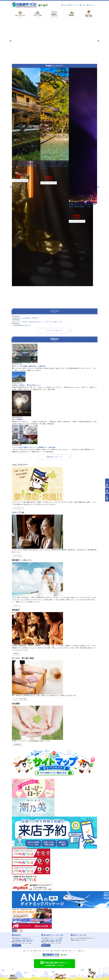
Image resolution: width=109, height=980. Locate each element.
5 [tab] (60, 62)
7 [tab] (58, 307)
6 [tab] (56, 307)
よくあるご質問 (29, 950)
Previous (10, 41)
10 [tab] (66, 307)
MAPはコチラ (17, 945)
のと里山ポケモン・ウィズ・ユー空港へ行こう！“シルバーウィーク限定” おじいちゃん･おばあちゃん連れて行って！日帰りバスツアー (54, 167)
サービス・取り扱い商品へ (20, 698)
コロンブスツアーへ (19, 507)
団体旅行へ (17, 653)
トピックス (54, 311)
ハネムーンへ (17, 605)
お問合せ (83, 5)
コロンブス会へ (18, 555)
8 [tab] (61, 307)
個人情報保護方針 (56, 950)
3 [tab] (54, 62)
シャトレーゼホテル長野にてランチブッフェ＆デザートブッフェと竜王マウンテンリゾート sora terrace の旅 (82, 156)
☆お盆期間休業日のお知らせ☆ (21, 325)
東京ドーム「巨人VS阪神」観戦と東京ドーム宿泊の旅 (28, 366)
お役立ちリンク (92, 5)
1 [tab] (49, 62)
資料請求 (82, 950)
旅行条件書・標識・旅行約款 (42, 950)
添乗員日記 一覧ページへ (54, 457)
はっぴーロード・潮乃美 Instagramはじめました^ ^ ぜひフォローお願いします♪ (37, 321)
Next (98, 41)
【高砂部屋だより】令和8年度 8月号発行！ (25, 318)
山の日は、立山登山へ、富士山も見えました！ (26, 385)
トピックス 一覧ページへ (54, 330)
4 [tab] (57, 62)
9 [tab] (63, 307)
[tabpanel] (54, 187)
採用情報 (66, 950)
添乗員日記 (54, 339)
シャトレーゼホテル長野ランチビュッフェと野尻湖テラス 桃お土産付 (34, 447)
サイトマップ (74, 950)
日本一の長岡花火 (17, 419)
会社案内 (65, 5)
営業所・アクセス (74, 5)
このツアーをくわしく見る (20, 221)
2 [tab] (52, 62)
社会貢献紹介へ (18, 744)
